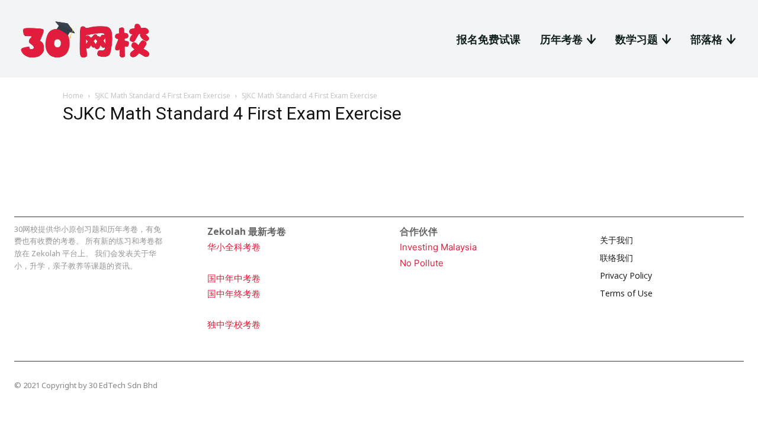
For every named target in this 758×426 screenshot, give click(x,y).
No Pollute (422, 263)
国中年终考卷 (234, 293)
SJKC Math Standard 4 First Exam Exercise (162, 96)
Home (73, 96)
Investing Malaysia (438, 247)
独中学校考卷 (234, 324)
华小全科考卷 (234, 247)
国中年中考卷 (234, 278)
